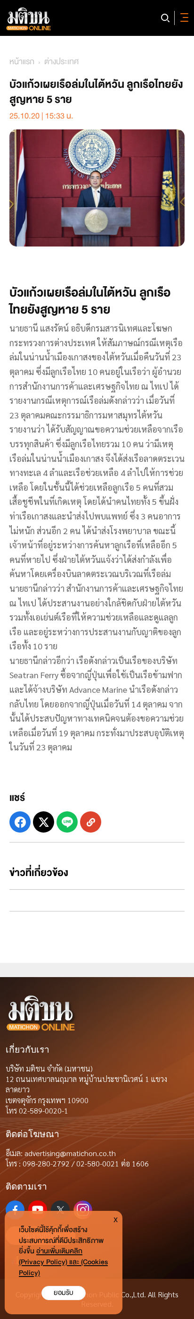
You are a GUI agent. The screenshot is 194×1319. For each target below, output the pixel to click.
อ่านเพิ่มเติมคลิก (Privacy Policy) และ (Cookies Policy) (63, 1262)
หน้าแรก (21, 61)
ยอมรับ (63, 1293)
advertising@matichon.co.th (70, 1153)
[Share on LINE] (67, 822)
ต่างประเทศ (61, 61)
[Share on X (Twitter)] (43, 822)
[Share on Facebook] (20, 822)
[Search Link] (165, 18)
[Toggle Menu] (182, 18)
